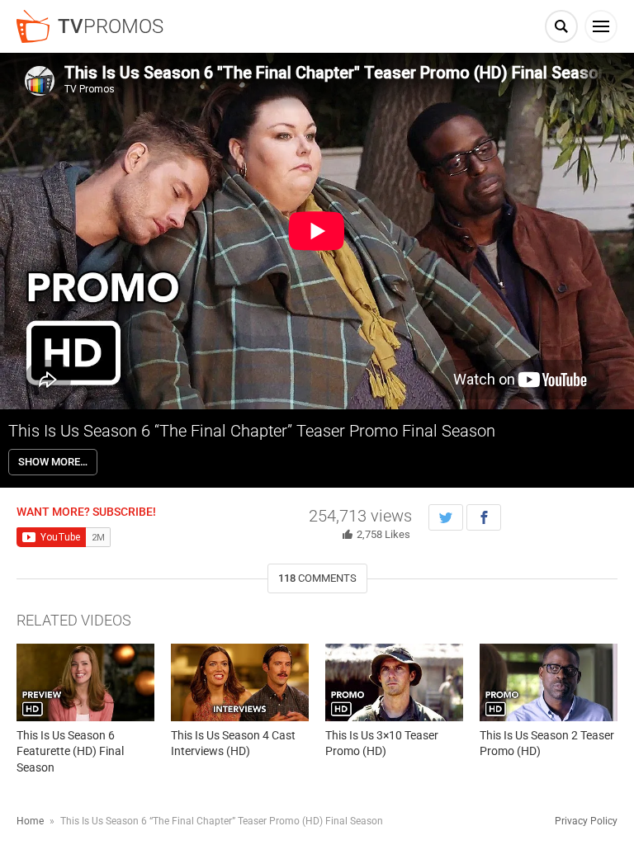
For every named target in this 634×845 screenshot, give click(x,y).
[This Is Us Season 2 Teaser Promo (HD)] (548, 682)
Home (30, 821)
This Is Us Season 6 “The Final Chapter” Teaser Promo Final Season (251, 431)
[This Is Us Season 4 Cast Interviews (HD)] (240, 682)
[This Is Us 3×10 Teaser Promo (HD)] (394, 682)
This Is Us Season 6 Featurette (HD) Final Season (70, 751)
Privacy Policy (586, 821)
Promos (110, 26)
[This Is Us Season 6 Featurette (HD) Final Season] (85, 682)
